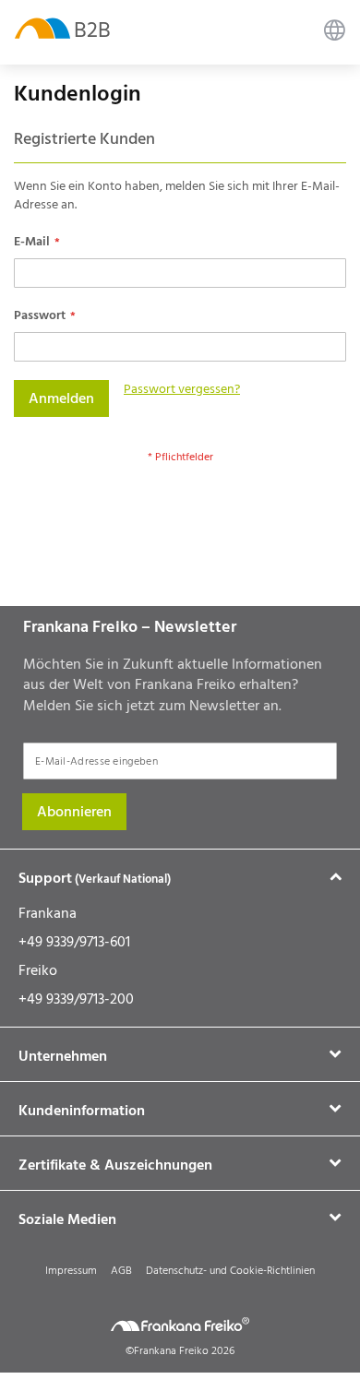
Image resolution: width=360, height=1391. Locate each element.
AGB (121, 1270)
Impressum (71, 1270)
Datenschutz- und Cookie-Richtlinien (230, 1270)
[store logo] (42, 27)
